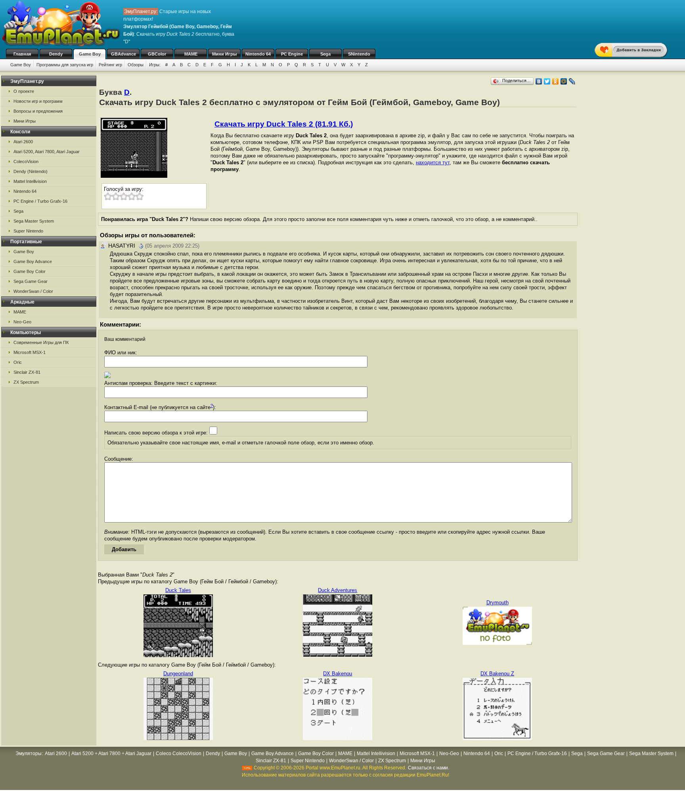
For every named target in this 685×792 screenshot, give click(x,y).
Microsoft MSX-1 (29, 352)
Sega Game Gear (30, 281)
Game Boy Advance (32, 261)
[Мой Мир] (564, 81)
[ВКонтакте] (539, 81)
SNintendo (359, 54)
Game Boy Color (29, 271)
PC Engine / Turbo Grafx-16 (40, 201)
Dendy (56, 54)
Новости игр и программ (38, 101)
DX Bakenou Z (497, 674)
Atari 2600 (23, 141)
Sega (325, 54)
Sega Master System (33, 221)
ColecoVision (25, 161)
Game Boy (90, 54)
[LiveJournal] (572, 81)
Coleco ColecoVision (178, 753)
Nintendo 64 (258, 54)
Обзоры (136, 64)
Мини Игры (224, 54)
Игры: (155, 64)
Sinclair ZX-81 (26, 372)
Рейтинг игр (110, 64)
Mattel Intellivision (30, 181)
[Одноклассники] (555, 81)
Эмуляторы (28, 753)
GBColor (157, 54)
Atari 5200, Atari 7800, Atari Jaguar (46, 151)
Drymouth (497, 603)
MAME (190, 54)
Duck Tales (178, 590)
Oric (17, 362)
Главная (22, 54)
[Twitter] (547, 81)
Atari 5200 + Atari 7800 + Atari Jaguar (111, 753)
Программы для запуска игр (64, 64)
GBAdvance (123, 54)
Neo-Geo (22, 321)
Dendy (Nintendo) (30, 171)
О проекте (23, 91)
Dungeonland (178, 674)
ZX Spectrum (26, 382)
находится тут (433, 162)
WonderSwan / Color (33, 291)
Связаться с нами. (428, 768)
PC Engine (292, 54)
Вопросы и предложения (38, 111)
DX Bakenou (337, 674)
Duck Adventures (337, 590)
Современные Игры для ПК (41, 342)
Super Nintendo (28, 231)
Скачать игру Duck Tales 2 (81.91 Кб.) (283, 124)
